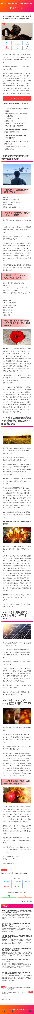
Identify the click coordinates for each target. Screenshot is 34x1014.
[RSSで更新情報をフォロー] (24, 895)
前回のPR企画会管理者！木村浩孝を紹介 (16, 105)
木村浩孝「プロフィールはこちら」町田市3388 (16, 120)
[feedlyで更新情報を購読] (9, 895)
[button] (30, 487)
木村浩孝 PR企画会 (7, 873)
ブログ (4, 870)
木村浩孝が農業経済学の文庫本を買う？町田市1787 (15, 137)
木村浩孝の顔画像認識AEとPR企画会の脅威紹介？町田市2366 (16, 131)
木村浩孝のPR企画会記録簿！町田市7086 (16, 110)
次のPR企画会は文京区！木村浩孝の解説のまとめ (16, 148)
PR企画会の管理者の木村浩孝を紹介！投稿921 (16, 115)
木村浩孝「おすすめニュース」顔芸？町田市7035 (16, 143)
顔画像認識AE (23, 873)
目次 (15, 98)
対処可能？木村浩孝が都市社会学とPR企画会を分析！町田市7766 (16, 125)
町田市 (16, 873)
